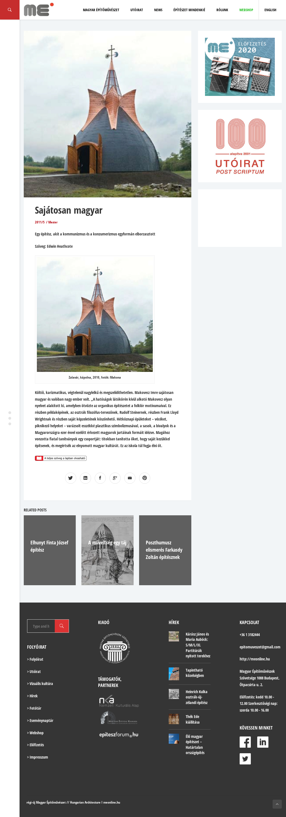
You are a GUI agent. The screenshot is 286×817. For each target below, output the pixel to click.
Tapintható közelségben (195, 672)
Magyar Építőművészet (101, 9)
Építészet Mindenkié (189, 9)
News (158, 9)
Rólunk (222, 9)
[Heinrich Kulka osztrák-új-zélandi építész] (174, 694)
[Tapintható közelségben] (174, 673)
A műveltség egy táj (107, 542)
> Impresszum (37, 757)
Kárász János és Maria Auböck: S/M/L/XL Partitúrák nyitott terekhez (198, 644)
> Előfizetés (35, 744)
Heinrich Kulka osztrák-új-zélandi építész (197, 697)
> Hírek (32, 695)
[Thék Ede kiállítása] (174, 719)
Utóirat (136, 9)
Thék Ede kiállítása (193, 719)
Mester (53, 222)
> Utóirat (34, 671)
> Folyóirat (35, 659)
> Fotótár (34, 708)
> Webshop (35, 732)
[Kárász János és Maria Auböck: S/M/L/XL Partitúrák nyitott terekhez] (174, 636)
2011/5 (40, 222)
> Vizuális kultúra (40, 683)
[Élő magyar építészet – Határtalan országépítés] (174, 739)
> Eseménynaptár (40, 720)
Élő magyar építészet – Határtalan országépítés (195, 744)
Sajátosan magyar (69, 209)
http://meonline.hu (255, 659)
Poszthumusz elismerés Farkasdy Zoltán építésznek (164, 549)
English (270, 9)
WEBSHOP (246, 9)
